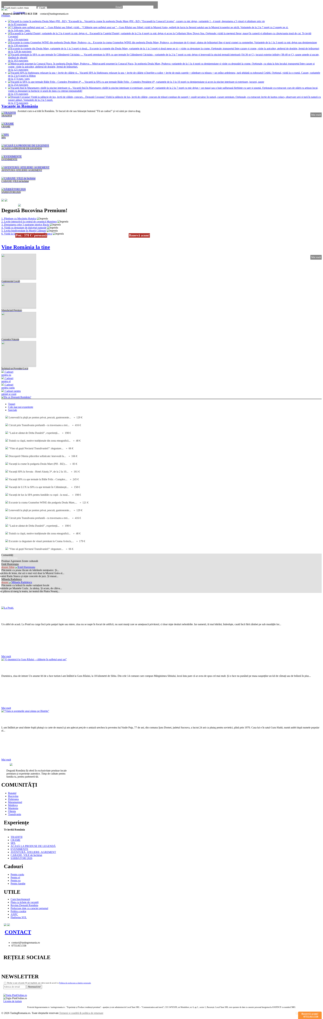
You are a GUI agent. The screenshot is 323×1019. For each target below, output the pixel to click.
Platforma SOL (19, 917)
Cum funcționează (20, 899)
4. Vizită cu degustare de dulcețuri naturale (23, 227)
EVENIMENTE (19, 849)
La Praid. (12, 616)
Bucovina (13, 796)
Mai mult (316, 114)
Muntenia (13, 808)
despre (5, 582)
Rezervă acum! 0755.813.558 (309, 1015)
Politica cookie (18, 911)
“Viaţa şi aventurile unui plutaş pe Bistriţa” (51, 719)
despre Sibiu (7, 567)
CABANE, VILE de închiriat (26, 855)
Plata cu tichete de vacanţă (25, 902)
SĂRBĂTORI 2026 (21, 858)
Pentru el (15, 877)
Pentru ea (16, 880)
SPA (13, 843)
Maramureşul (15, 802)
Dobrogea (13, 799)
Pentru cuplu (17, 874)
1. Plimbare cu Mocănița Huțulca (18, 218)
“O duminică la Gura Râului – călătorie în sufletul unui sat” (70, 668)
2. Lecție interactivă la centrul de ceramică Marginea (29, 221)
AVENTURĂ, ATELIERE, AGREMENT (33, 852)
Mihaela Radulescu (11, 579)
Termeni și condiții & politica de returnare (81, 1013)
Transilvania (14, 814)
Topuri (11, 404)
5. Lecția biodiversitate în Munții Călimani (23, 230)
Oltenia (12, 811)
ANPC (14, 914)
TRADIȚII (16, 837)
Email (119, 7)
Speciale (12, 410)
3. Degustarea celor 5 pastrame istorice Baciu (25, 224)
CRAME (15, 840)
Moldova (13, 805)
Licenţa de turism (12, 1001)
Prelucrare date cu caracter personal (29, 908)
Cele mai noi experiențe (20, 407)
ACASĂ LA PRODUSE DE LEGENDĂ (33, 846)
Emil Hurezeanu (10, 564)
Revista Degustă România (31, 600)
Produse (6, 15)
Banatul (12, 793)
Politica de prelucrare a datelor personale (75, 983)
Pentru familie (18, 883)
